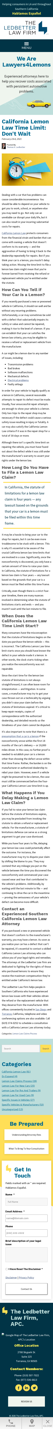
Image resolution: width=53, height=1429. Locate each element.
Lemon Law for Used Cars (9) (18, 1095)
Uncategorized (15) (12, 1109)
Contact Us (26, 1288)
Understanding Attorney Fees (26, 1134)
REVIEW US (26, 1401)
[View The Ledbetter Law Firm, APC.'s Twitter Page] (34, 1388)
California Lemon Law (14, 233)
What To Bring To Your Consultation (26, 1148)
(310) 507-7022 (31, 1375)
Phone (10, 1423)
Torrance (7, 1014)
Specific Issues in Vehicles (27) (18, 1100)
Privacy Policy (26, 1277)
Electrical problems (18, 380)
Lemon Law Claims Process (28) (19, 1081)
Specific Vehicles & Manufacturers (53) (23, 1104)
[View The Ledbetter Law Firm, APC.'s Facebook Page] (18, 1388)
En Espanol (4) (9, 1076)
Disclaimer (11, 1277)
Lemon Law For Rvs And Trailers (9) (21, 1090)
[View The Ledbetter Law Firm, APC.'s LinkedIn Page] (26, 1388)
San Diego (41, 1009)
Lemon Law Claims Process (25, 1033)
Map (32, 1423)
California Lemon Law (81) (16, 1071)
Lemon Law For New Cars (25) (18, 1085)
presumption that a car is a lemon (20, 736)
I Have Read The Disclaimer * (26, 1269)
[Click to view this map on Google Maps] (26, 1339)
